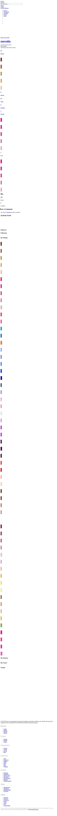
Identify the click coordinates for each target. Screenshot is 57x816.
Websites (6, 779)
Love (2, 155)
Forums (5, 748)
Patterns (2, 95)
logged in (9, 212)
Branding (6, 773)
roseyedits (6, 41)
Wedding (6, 766)
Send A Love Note (5, 37)
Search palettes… (5, 4)
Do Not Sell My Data (33, 809)
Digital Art (6, 760)
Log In (2, 1)
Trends (5, 14)
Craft (5, 758)
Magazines (6, 777)
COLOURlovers (4, 8)
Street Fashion (7, 778)
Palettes (2, 53)
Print (5, 764)
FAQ (5, 804)
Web (5, 765)
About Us (6, 799)
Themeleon (6, 788)
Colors (2, 101)
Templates (3, 107)
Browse (5, 10)
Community (6, 12)
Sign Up (3, 2)
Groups (5, 749)
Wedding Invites (7, 781)
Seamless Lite (7, 787)
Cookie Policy (7, 805)
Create (2, 6)
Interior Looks (7, 775)
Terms (5, 803)
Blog (5, 752)
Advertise (6, 797)
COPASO (6, 791)
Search (2, 5)
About (3, 794)
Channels (6, 13)
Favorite (2, 114)
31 (1, 98)
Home (5, 762)
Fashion (5, 761)
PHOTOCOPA (7, 790)
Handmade (6, 774)
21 (1, 50)
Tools (5, 16)
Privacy (5, 801)
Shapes (5, 733)
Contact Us (6, 800)
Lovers (5, 751)
